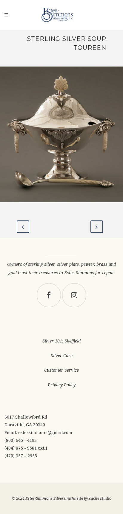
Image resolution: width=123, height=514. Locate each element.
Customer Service (61, 370)
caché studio (100, 498)
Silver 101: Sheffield (61, 341)
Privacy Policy (62, 385)
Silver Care (62, 355)
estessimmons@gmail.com (45, 432)
